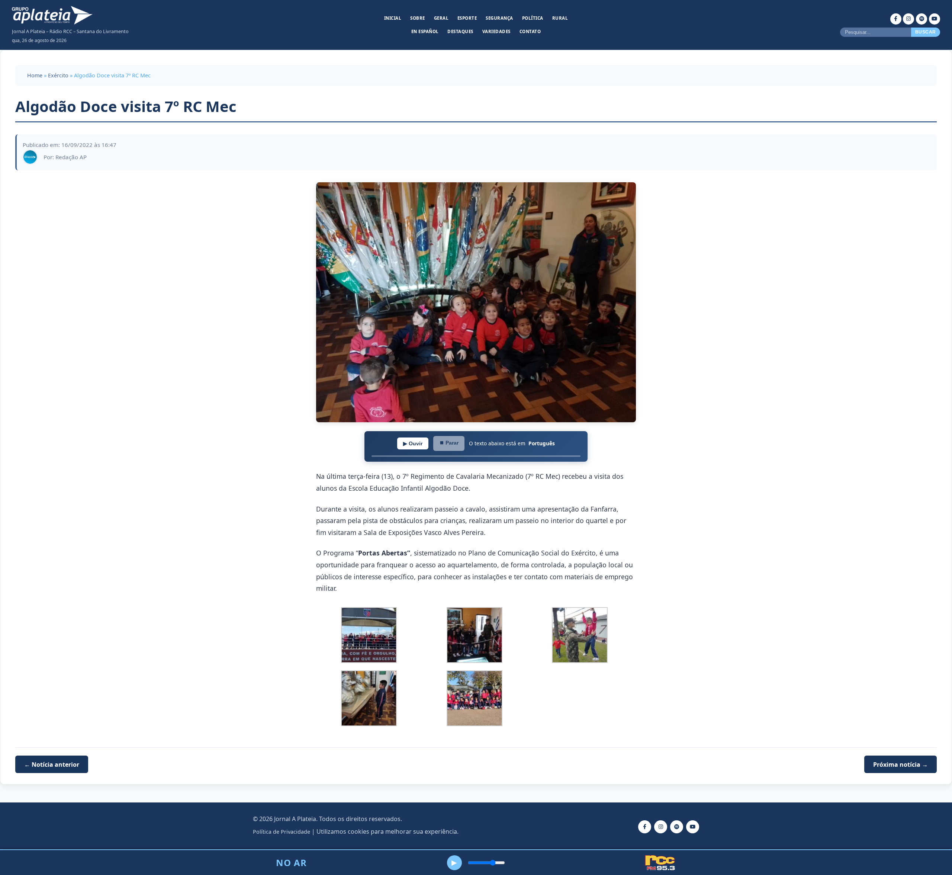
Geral (441, 18)
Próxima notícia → (900, 764)
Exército (58, 75)
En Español (425, 31)
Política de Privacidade (281, 831)
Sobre (417, 18)
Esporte (467, 18)
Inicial (393, 18)
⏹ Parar (449, 443)
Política (532, 18)
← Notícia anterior (51, 764)
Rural (560, 18)
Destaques (460, 31)
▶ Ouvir (412, 443)
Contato (530, 31)
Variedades (496, 31)
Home (34, 75)
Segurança (499, 18)
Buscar (925, 32)
